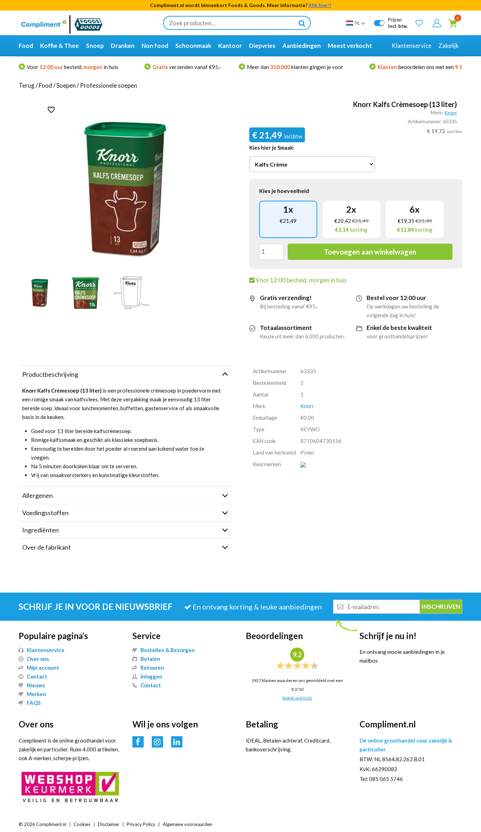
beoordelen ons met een (419, 67)
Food (45, 85)
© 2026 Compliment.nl (42, 824)
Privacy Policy (141, 824)
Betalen (150, 659)
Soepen (66, 85)
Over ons (38, 659)
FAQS (33, 703)
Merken (36, 694)
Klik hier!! (319, 5)
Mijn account (43, 667)
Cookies (82, 824)
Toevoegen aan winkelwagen (370, 252)
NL (357, 23)
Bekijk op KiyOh (297, 698)
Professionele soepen (108, 85)
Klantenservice (45, 650)
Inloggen (151, 676)
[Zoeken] (302, 23)
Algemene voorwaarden (187, 824)
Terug (27, 85)
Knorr (450, 112)
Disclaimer (108, 824)
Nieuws (36, 685)
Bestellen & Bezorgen (167, 650)
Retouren (152, 667)
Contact (37, 676)
